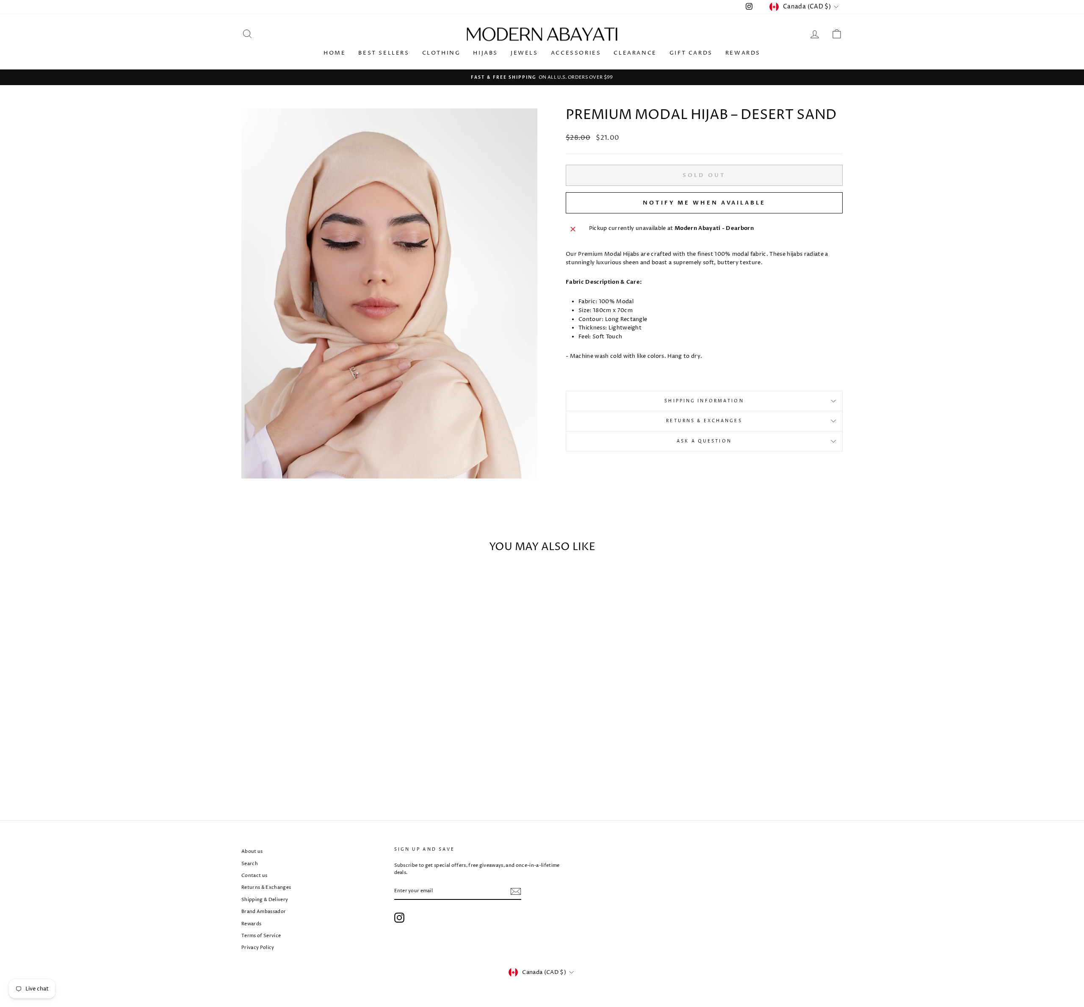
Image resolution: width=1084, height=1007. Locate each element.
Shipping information (704, 401)
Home (335, 53)
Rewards (742, 53)
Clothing (441, 53)
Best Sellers (383, 53)
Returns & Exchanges (704, 421)
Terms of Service (261, 935)
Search (249, 863)
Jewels (524, 53)
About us (252, 851)
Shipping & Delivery (264, 899)
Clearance (635, 53)
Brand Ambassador (263, 911)
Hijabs (485, 53)
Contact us (254, 875)
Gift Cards (691, 53)
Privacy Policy (257, 947)
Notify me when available (704, 203)
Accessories (576, 53)
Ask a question (704, 441)
